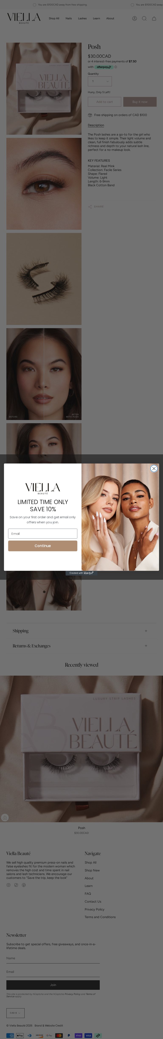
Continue (43, 545)
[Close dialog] (153, 468)
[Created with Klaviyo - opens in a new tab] (81, 573)
